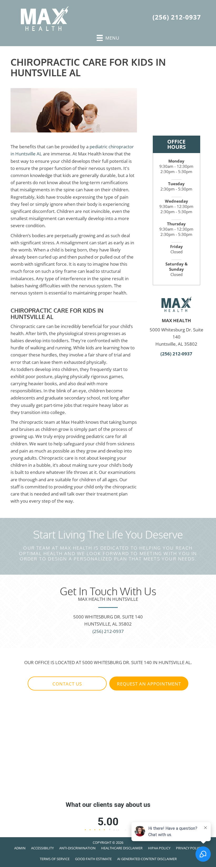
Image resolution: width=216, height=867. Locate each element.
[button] (67, 683)
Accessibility (42, 848)
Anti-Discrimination (77, 848)
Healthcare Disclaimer (122, 848)
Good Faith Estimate (93, 858)
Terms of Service (55, 858)
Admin (20, 848)
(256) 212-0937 (177, 17)
